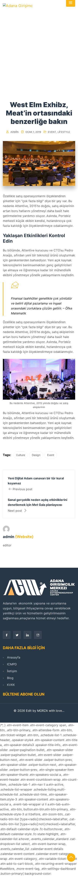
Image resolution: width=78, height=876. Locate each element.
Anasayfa (13, 657)
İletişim (12, 671)
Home (31, 61)
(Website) (24, 536)
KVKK (11, 685)
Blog (10, 678)
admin (14, 131)
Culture (20, 455)
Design (36, 455)
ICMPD (12, 664)
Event (52, 131)
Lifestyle (64, 131)
